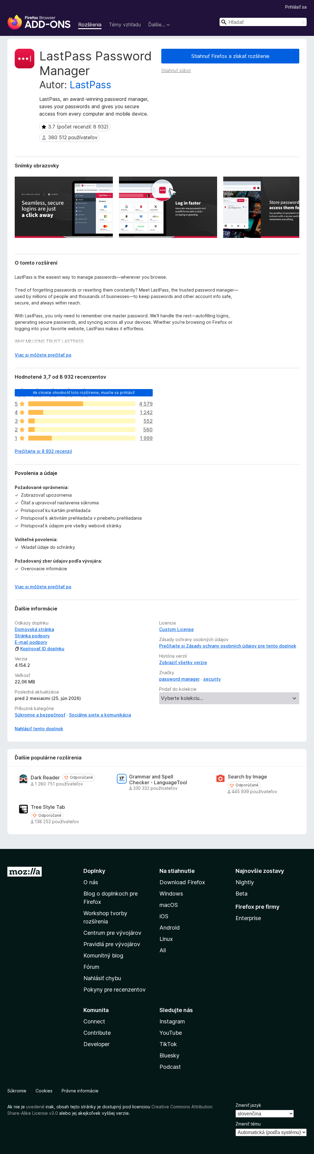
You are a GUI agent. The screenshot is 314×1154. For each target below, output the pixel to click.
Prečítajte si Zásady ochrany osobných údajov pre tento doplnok (227, 645)
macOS (168, 905)
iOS (163, 916)
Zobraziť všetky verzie (183, 662)
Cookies (44, 1090)
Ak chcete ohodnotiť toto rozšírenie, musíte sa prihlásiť (84, 392)
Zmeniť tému (248, 1123)
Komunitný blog (103, 955)
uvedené (35, 1106)
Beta (241, 893)
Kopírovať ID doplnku (42, 648)
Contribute (97, 1033)
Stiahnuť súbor (176, 70)
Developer (96, 1044)
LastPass (90, 85)
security (212, 679)
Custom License (176, 629)
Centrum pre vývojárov (112, 933)
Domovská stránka (34, 629)
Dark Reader (45, 778)
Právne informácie (80, 1090)
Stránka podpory (32, 635)
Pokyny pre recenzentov (114, 989)
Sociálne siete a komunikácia (100, 714)
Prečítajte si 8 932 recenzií (43, 451)
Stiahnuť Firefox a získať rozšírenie (230, 56)
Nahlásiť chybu (102, 978)
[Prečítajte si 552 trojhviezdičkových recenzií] (82, 420)
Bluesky (169, 1055)
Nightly (245, 882)
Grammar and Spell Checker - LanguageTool (158, 779)
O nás (90, 882)
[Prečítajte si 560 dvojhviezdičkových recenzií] (82, 429)
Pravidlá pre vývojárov (111, 944)
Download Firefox (182, 882)
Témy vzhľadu (125, 24)
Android (169, 927)
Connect (94, 1021)
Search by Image (247, 777)
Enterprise (248, 918)
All (162, 950)
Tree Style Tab (48, 807)
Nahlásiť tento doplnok (39, 728)
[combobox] (263, 22)
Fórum (91, 967)
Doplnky (94, 871)
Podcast (170, 1067)
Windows (171, 893)
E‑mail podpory (31, 642)
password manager (179, 679)
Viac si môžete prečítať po (43, 354)
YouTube (170, 1033)
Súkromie (16, 1090)
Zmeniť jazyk (248, 1105)
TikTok (168, 1044)
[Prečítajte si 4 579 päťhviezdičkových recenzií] (82, 403)
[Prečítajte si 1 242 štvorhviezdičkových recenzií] (82, 412)
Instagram (172, 1021)
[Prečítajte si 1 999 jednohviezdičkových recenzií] (82, 438)
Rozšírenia (89, 24)
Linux (166, 939)
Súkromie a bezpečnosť (40, 714)
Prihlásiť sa (296, 7)
